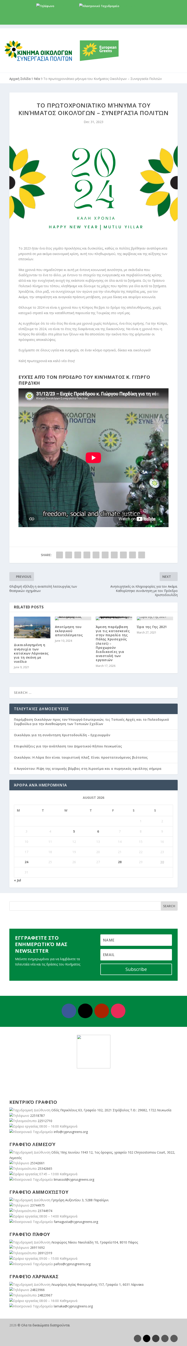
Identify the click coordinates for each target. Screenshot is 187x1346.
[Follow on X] (85, 1011)
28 (120, 862)
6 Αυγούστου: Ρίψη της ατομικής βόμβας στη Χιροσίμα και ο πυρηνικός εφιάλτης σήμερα (87, 768)
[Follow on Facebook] (69, 1011)
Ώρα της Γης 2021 (152, 627)
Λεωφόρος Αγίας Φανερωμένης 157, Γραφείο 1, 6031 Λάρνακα (97, 1284)
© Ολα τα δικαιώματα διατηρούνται (44, 1325)
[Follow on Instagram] (118, 1011)
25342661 (37, 1163)
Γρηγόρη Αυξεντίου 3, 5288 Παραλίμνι (80, 1200)
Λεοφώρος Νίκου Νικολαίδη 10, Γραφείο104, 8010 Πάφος (94, 1242)
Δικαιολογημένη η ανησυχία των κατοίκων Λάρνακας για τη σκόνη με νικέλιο (31, 653)
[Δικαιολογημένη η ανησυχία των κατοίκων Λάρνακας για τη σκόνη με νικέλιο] (32, 628)
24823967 (45, 1295)
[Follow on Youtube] (101, 1011)
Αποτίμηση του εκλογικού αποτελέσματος (69, 631)
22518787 (37, 1115)
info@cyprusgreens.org (135, 6)
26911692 (37, 1247)
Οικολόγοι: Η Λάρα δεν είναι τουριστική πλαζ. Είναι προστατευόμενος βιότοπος (81, 757)
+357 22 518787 (65, 6)
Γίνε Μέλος (95, 21)
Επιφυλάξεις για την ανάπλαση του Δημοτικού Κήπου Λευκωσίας (68, 746)
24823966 (37, 1290)
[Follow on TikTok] (174, 1338)
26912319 (45, 1253)
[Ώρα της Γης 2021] (155, 618)
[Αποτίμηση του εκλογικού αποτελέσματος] (73, 618)
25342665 (45, 1168)
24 (26, 862)
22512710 (45, 1121)
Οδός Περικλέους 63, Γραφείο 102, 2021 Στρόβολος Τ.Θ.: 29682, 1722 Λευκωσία (111, 1110)
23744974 (45, 1211)
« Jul (17, 880)
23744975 (37, 1205)
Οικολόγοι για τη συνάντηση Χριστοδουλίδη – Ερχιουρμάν (62, 735)
